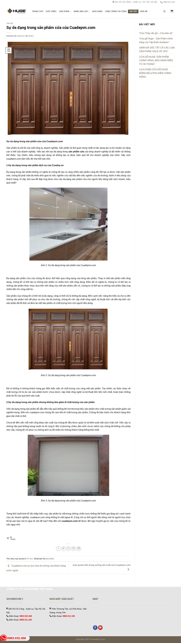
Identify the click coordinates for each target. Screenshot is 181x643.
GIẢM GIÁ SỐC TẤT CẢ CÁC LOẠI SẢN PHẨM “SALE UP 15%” (157, 49)
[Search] (164, 11)
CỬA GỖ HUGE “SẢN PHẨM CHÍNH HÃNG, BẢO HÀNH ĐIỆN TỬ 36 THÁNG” (156, 60)
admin (31, 36)
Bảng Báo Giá (81, 11)
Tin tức (133, 11)
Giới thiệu (51, 11)
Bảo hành (97, 11)
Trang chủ (37, 11)
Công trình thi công (116, 11)
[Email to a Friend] (68, 548)
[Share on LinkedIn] (78, 548)
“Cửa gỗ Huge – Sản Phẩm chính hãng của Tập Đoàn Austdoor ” (156, 40)
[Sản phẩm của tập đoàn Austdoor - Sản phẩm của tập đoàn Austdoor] (16, 11)
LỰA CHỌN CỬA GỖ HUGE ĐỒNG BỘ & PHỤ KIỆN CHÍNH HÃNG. (155, 73)
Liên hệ (143, 11)
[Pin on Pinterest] (73, 548)
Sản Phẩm (64, 11)
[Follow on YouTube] (100, 627)
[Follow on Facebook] (95, 627)
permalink (50, 559)
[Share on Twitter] (63, 548)
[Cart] (172, 11)
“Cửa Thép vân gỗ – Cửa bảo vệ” (156, 33)
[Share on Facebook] (58, 548)
